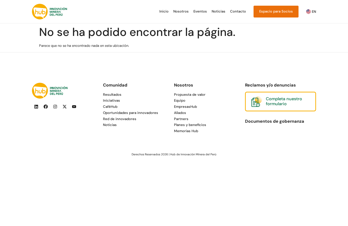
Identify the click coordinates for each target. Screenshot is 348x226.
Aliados (180, 112)
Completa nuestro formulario (284, 101)
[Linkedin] (36, 106)
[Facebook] (45, 106)
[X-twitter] (64, 106)
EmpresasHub (185, 106)
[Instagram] (55, 106)
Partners (181, 119)
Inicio (164, 11)
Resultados (112, 94)
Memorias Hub (186, 131)
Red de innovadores (119, 119)
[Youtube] (74, 106)
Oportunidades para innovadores (130, 112)
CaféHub (110, 106)
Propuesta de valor (189, 94)
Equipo (179, 100)
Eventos (200, 11)
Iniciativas (111, 100)
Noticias (218, 11)
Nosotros (181, 11)
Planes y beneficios (190, 124)
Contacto (238, 11)
